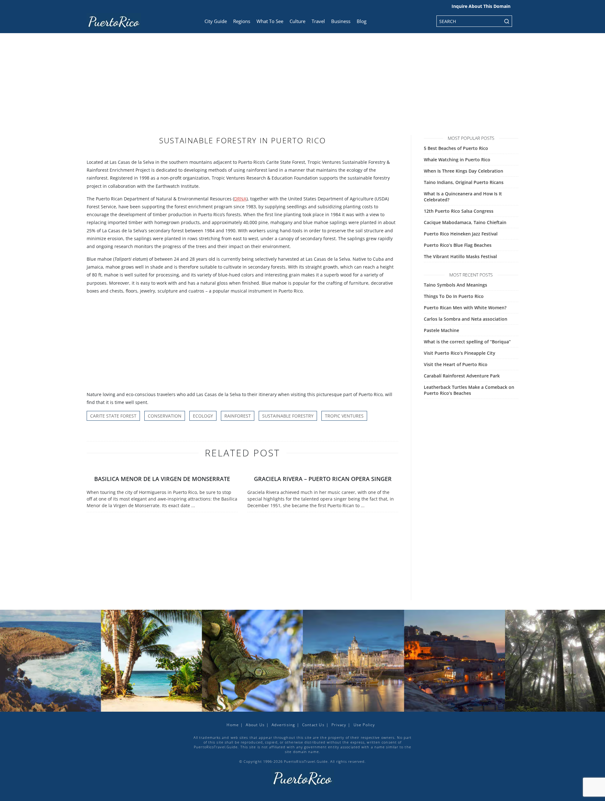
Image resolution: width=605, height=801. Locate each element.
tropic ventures (344, 416)
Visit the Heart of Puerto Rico (455, 364)
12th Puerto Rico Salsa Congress (458, 211)
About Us (255, 724)
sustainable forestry (288, 416)
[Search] (506, 21)
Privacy (338, 724)
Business (340, 21)
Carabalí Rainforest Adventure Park (462, 376)
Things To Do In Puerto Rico (454, 296)
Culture (297, 21)
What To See (269, 21)
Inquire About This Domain (481, 6)
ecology (203, 416)
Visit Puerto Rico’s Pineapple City (459, 353)
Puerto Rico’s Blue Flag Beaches (458, 245)
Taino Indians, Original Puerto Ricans (464, 182)
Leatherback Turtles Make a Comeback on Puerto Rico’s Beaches (469, 390)
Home (233, 724)
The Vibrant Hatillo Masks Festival (460, 256)
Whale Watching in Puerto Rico (457, 160)
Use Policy (364, 724)
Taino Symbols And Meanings (455, 285)
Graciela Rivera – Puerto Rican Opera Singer (323, 479)
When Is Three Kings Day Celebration (463, 171)
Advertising (283, 724)
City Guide (216, 21)
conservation (165, 416)
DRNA (240, 199)
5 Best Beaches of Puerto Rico (456, 148)
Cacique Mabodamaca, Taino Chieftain (465, 222)
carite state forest (113, 416)
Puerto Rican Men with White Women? (465, 308)
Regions (241, 21)
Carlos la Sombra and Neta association (465, 319)
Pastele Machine (441, 330)
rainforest (237, 416)
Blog (361, 21)
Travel (318, 21)
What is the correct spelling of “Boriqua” (467, 342)
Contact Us (313, 724)
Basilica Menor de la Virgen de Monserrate (162, 479)
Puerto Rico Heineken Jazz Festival (461, 234)
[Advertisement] (302, 88)
